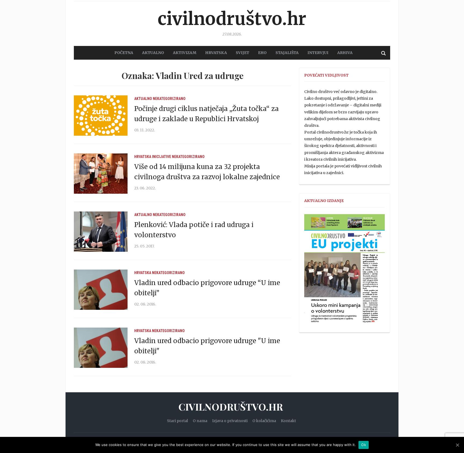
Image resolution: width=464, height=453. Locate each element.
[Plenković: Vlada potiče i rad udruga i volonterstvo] (101, 231)
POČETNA (123, 52)
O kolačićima (264, 420)
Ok (363, 445)
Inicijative (161, 156)
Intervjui (317, 52)
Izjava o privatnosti (230, 420)
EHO (262, 52)
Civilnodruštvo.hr (232, 19)
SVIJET (242, 52)
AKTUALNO (153, 52)
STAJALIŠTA (287, 52)
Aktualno (143, 98)
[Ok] (457, 445)
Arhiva (345, 52)
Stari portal (177, 420)
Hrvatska (142, 156)
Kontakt (288, 420)
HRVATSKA (216, 52)
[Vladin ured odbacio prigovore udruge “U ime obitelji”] (101, 289)
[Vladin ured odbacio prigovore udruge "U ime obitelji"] (101, 347)
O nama (200, 420)
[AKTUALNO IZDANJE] (344, 270)
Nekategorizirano (169, 98)
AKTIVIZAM (184, 52)
